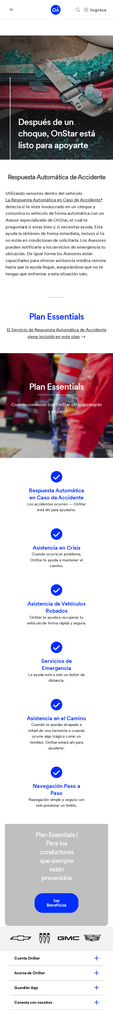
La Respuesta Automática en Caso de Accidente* (54, 199)
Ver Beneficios (56, 903)
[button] (54, 199)
